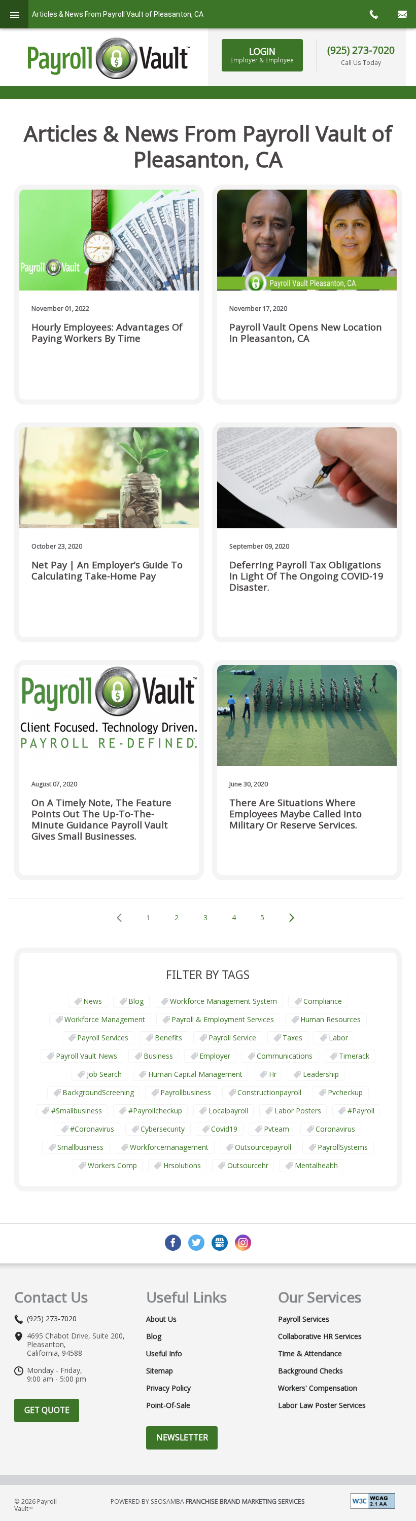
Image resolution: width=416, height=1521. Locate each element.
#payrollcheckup (155, 1110)
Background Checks (310, 1370)
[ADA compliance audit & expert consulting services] (373, 1500)
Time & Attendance (310, 1353)
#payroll (361, 1110)
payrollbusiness (185, 1092)
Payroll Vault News (86, 1056)
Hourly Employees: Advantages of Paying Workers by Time (107, 332)
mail (402, 14)
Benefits (168, 1037)
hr (272, 1074)
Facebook (173, 1243)
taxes (292, 1037)
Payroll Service (232, 1037)
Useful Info (164, 1353)
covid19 (224, 1129)
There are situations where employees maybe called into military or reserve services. (295, 814)
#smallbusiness (76, 1110)
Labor (338, 1037)
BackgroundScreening (98, 1092)
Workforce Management (104, 1019)
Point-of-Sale (168, 1405)
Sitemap (159, 1370)
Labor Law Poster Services (322, 1405)
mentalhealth (316, 1165)
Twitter (196, 1243)
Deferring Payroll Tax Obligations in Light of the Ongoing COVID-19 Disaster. (306, 576)
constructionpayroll (269, 1092)
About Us (161, 1319)
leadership (321, 1074)
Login (262, 54)
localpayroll (228, 1110)
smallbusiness (80, 1147)
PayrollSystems (343, 1147)
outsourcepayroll (263, 1147)
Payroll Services (102, 1037)
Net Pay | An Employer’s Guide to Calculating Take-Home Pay (107, 570)
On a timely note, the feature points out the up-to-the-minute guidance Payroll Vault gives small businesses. (101, 819)
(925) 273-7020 (361, 50)
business (158, 1056)
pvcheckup (345, 1092)
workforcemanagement (169, 1147)
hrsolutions (182, 1165)
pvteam (276, 1129)
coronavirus (335, 1129)
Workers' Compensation (317, 1388)
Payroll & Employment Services (222, 1019)
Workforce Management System (223, 1001)
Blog (136, 1001)
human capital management (195, 1074)
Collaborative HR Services (320, 1336)
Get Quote (47, 1410)
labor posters (297, 1110)
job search (104, 1074)
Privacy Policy (168, 1388)
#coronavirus (92, 1129)
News (92, 1001)
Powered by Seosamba (208, 1501)
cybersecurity (163, 1129)
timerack (354, 1056)
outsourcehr (247, 1165)
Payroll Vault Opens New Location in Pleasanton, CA (305, 332)
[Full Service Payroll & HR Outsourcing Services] (109, 58)
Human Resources (330, 1019)
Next (292, 918)
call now (373, 14)
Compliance (322, 1001)
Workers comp (112, 1165)
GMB (220, 1243)
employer (214, 1056)
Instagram (243, 1243)
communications (285, 1056)
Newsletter (182, 1437)
